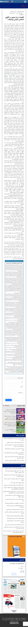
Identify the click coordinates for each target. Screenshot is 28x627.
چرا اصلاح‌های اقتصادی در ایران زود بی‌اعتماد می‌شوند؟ (15, 506)
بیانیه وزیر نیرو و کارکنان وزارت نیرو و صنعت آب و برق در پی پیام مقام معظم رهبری (13, 531)
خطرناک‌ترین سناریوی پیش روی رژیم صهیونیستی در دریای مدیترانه (14, 453)
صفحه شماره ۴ (12, 13)
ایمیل (22, 386)
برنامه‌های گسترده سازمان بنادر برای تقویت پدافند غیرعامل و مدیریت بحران (14, 445)
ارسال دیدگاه (8, 400)
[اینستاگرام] (6, 1)
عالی (22, 566)
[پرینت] (21, 14)
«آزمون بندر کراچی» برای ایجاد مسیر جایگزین (15, 509)
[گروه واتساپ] (8, 1)
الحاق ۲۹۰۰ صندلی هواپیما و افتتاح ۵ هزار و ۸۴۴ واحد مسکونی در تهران (14, 471)
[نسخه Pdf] (23, 14)
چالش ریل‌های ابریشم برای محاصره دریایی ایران (14, 524)
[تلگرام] (4, 1)
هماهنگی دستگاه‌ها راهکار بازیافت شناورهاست (15, 516)
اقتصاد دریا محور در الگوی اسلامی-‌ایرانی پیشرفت (14, 460)
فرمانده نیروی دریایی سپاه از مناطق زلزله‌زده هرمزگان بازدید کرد (14, 439)
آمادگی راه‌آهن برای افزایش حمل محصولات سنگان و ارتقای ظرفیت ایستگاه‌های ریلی (14, 488)
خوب (22, 570)
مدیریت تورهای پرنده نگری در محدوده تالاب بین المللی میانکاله (14, 496)
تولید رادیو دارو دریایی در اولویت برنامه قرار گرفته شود (14, 449)
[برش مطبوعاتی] (20, 14)
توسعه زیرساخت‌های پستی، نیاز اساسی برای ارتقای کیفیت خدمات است (14, 527)
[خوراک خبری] (3, 1)
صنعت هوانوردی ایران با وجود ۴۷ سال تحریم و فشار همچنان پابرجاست (14, 475)
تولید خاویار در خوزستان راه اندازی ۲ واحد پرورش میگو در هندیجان (14, 457)
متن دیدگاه (20, 392)
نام (22, 382)
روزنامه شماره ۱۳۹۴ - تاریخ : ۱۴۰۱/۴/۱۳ (17, 11)
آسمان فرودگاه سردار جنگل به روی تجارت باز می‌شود (14, 485)
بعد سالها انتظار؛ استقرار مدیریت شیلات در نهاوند (14, 468)
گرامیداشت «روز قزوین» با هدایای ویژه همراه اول (14, 503)
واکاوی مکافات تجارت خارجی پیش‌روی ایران (15, 518)
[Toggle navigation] (25, 1)
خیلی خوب (21, 568)
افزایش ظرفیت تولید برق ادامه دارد (17, 482)
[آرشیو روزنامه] (1, 1)
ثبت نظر (14, 574)
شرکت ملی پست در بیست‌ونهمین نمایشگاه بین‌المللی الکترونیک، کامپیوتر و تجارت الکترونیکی (13, 492)
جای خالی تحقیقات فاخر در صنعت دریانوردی (15, 442)
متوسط (21, 572)
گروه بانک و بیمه (19, 13)
